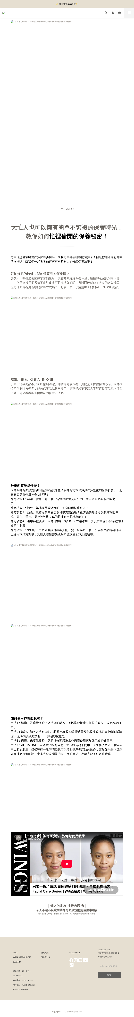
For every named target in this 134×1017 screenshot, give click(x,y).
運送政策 (45, 953)
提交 (109, 975)
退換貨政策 (45, 957)
